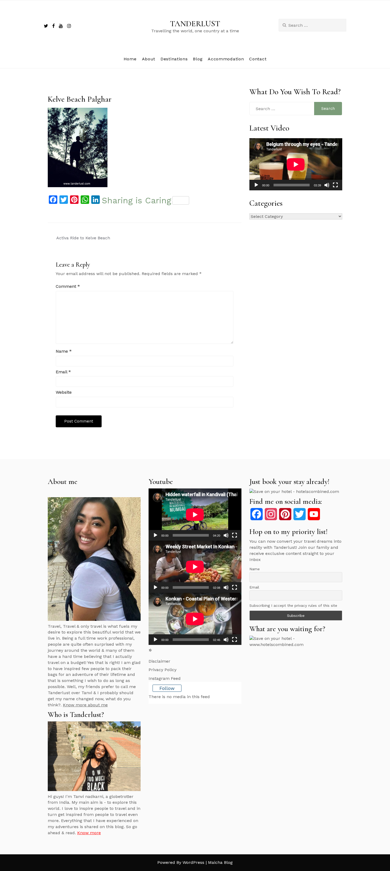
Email (63, 371)
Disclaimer (159, 661)
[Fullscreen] (335, 185)
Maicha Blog (220, 862)
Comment (68, 286)
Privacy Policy (162, 669)
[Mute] (327, 185)
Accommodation (226, 58)
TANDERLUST (195, 24)
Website (64, 392)
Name (64, 351)
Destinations (174, 58)
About (148, 58)
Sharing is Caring (136, 200)
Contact (257, 58)
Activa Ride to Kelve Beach (83, 237)
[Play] (256, 185)
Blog (197, 58)
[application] (295, 164)
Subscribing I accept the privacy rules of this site (293, 605)
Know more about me (85, 704)
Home (130, 58)
